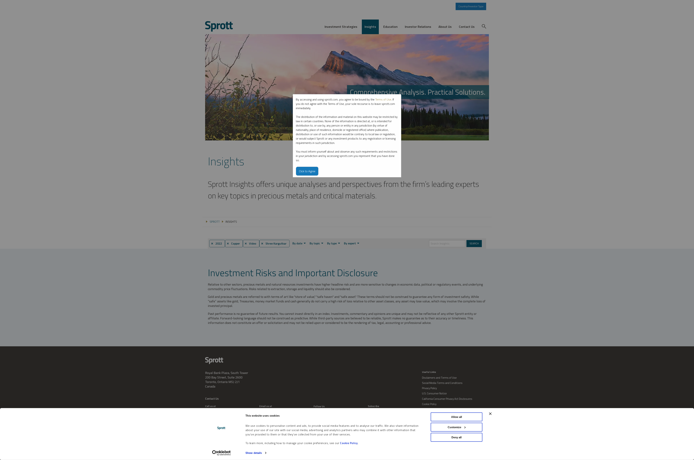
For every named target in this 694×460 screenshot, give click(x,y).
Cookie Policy (349, 443)
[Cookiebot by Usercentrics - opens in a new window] (221, 453)
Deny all (456, 437)
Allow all (456, 416)
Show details (253, 452)
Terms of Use (383, 99)
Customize (454, 427)
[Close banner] (490, 413)
